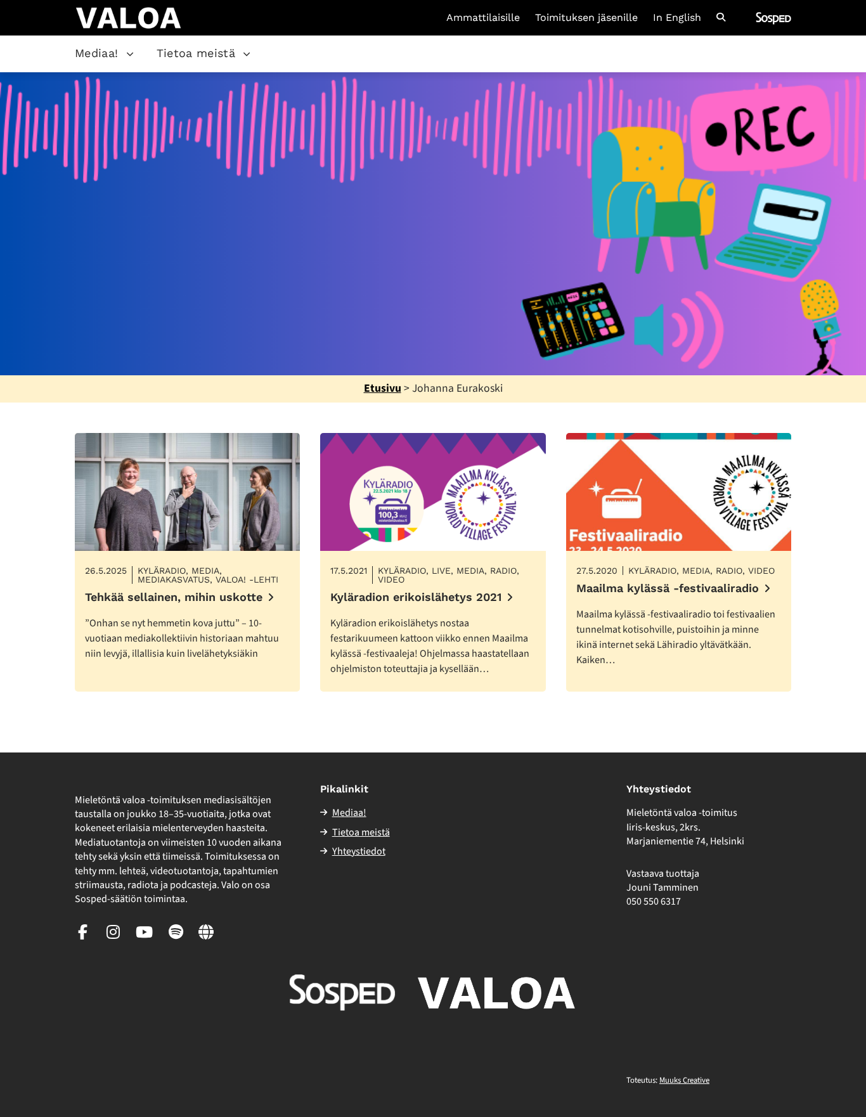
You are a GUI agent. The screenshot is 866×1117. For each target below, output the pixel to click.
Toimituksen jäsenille (586, 18)
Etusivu (382, 388)
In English (677, 18)
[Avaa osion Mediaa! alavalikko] (130, 54)
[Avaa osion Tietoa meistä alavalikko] (246, 54)
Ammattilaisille (483, 18)
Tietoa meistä (196, 53)
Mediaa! (97, 53)
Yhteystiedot (358, 851)
